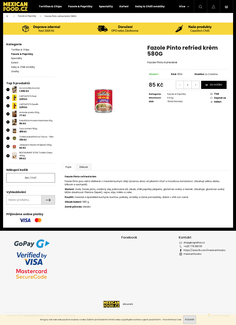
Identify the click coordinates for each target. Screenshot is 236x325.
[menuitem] (50, 6)
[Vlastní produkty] (194, 29)
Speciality (16, 58)
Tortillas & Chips (20, 49)
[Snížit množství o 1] (180, 85)
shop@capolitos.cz (194, 242)
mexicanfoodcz (192, 254)
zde (179, 319)
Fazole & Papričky (22, 54)
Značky (15, 71)
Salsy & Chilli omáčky (23, 67)
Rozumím (189, 319)
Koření (14, 62)
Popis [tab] (68, 167)
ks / (30, 177)
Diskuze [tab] (83, 167)
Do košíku (216, 84)
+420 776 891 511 (193, 246)
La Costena (211, 74)
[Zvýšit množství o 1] (195, 85)
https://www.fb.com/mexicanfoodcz (204, 250)
